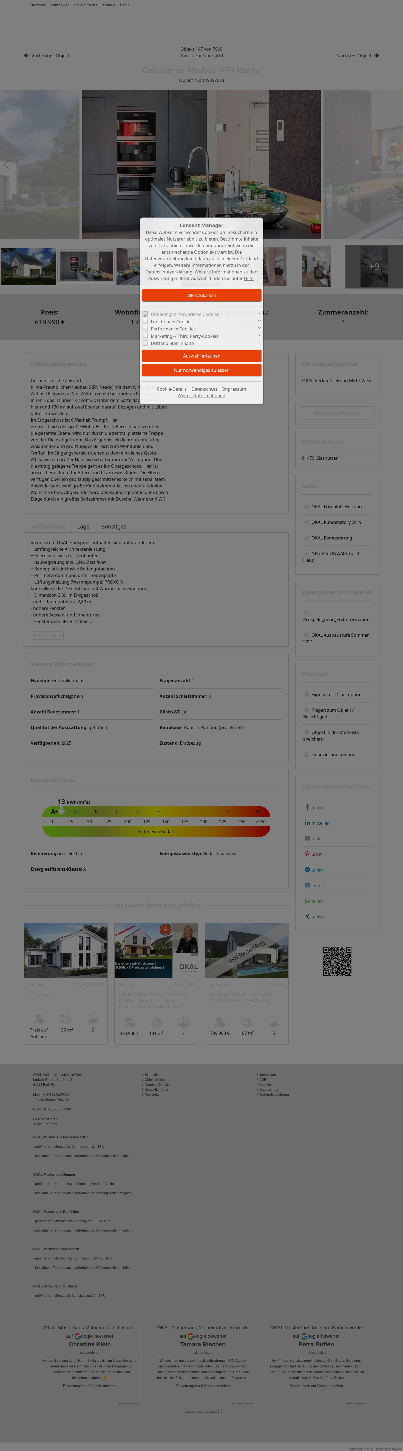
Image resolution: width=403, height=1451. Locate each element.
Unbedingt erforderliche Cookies (185, 314)
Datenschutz (204, 389)
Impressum (234, 389)
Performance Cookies (173, 329)
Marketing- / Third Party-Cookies (184, 336)
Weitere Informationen (201, 396)
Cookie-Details (172, 389)
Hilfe (249, 278)
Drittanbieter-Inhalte (172, 343)
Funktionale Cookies (172, 322)
